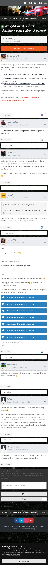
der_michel (13, 122)
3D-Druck (17, 41)
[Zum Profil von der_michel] (3, 122)
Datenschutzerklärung (29, 526)
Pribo (9, 399)
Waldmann (12, 364)
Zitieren (7, 115)
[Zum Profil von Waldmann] (3, 365)
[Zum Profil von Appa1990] (3, 240)
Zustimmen (25, 561)
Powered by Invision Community (24, 529)
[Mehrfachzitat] (2, 115)
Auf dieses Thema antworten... (16, 485)
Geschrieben (17, 59)
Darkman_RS (10, 39)
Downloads (5, 70)
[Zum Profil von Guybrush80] (3, 447)
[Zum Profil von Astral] (3, 195)
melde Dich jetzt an (15, 476)
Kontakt (42, 526)
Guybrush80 (13, 447)
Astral (10, 195)
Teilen (25, 494)
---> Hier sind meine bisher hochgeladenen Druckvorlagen (21, 131)
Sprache (6, 526)
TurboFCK (11, 152)
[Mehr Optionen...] (44, 58)
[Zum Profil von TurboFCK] (3, 153)
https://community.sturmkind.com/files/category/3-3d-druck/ (22, 74)
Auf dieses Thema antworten (24, 49)
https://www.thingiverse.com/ (17, 78)
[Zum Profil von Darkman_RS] (3, 56)
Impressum (16, 526)
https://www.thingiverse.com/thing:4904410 (16, 266)
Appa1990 (11, 240)
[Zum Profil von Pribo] (3, 399)
